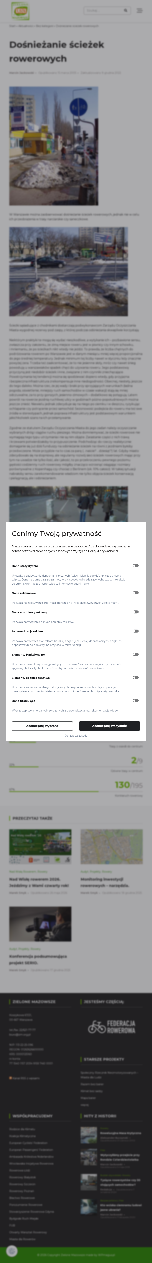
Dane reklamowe (24, 593)
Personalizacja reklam (27, 631)
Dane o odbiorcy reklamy (29, 612)
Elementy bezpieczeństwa (31, 678)
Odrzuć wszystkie (76, 735)
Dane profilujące (23, 701)
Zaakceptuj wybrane (42, 726)
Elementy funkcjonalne (28, 654)
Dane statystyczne (25, 566)
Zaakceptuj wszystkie (109, 726)
